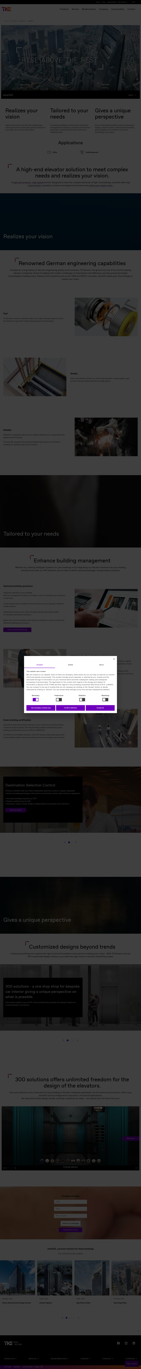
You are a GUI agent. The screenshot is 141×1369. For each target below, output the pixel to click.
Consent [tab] (39, 665)
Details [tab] (70, 665)
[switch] (59, 699)
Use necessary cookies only (41, 708)
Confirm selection (70, 708)
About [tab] (101, 665)
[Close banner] (114, 659)
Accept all (100, 708)
